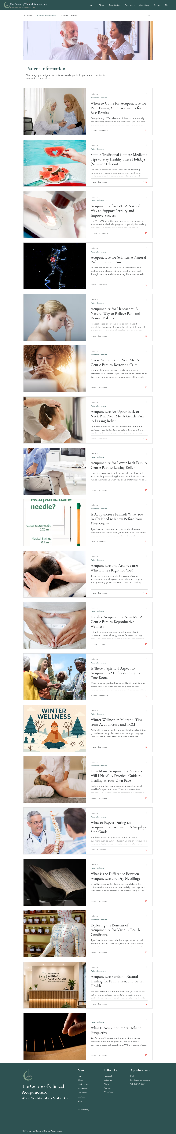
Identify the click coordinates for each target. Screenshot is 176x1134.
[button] (149, 15)
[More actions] (147, 94)
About (80, 1080)
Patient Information (46, 15)
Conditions (82, 1092)
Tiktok (106, 1084)
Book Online (83, 1084)
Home (80, 1076)
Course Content (69, 15)
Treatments (83, 1088)
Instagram (108, 1080)
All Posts (27, 15)
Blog (80, 1101)
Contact (81, 1097)
